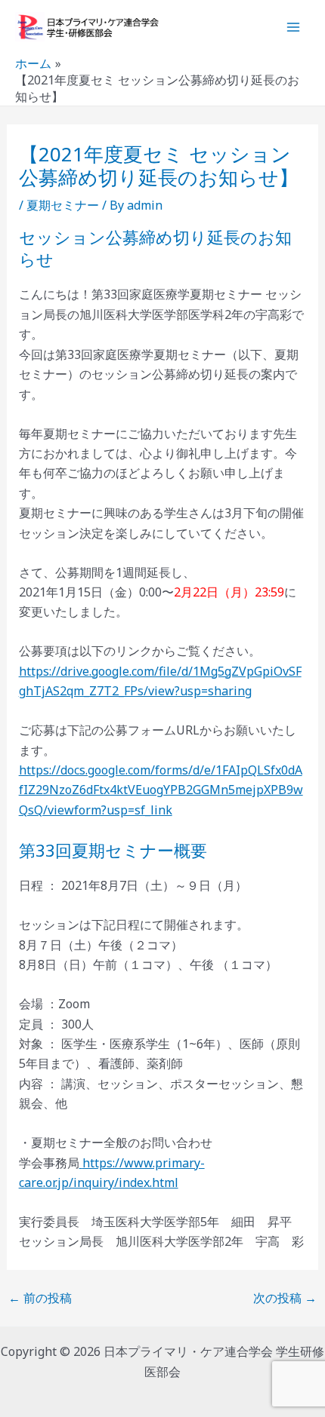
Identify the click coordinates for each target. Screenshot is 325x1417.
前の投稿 (40, 1298)
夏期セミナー (62, 205)
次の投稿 (285, 1298)
